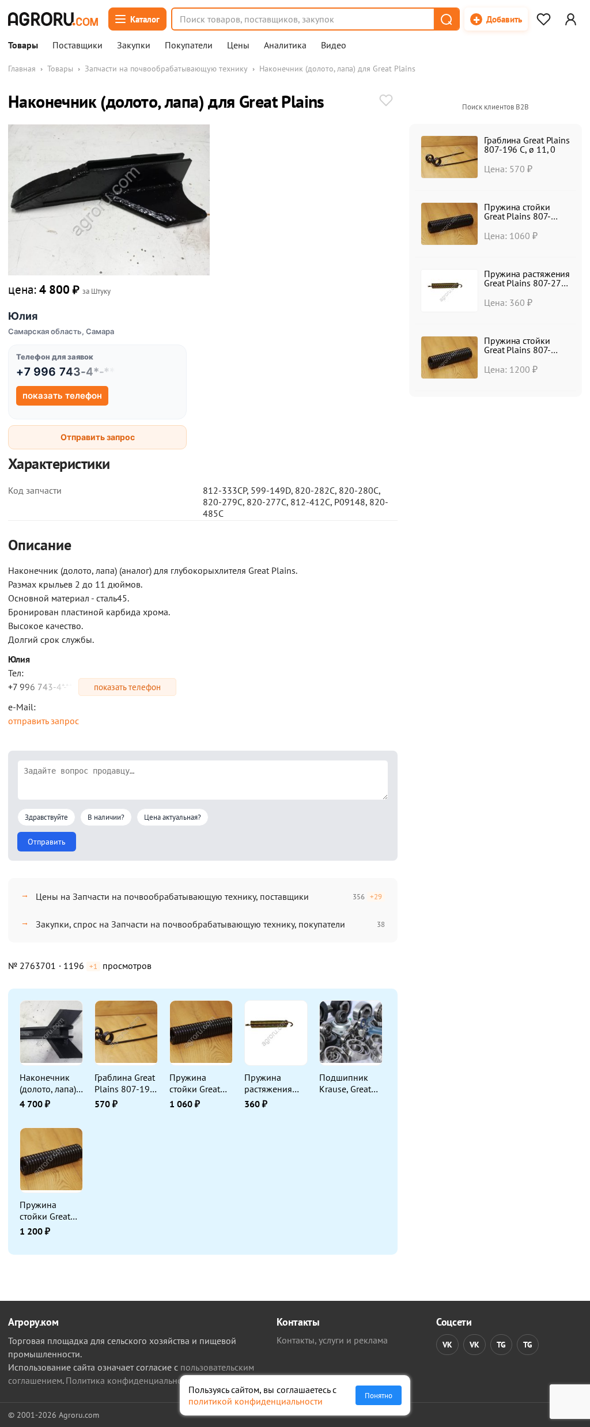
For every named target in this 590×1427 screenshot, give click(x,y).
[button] (446, 19)
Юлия (22, 316)
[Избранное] (543, 19)
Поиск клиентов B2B (495, 107)
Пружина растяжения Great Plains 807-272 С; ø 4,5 (270, 1083)
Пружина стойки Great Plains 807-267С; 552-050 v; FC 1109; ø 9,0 (199, 1083)
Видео (333, 45)
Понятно (378, 1395)
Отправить (47, 841)
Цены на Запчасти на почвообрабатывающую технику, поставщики (172, 896)
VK (447, 1344)
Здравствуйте (46, 817)
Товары (23, 45)
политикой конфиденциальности (255, 1401)
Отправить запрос (97, 437)
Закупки (133, 45)
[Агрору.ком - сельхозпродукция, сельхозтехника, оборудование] (53, 19)
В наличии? (106, 817)
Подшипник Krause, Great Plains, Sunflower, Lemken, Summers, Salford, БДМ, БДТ (346, 1083)
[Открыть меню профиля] (570, 19)
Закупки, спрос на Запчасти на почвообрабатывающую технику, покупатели (190, 924)
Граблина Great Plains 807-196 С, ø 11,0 (124, 1083)
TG (501, 1344)
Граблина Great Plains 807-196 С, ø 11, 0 (527, 144)
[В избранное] (386, 101)
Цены (238, 45)
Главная (22, 68)
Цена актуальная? (172, 817)
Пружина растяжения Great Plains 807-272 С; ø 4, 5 (527, 283)
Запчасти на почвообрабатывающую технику (166, 68)
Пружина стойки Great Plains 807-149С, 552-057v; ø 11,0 (45, 1210)
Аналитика (285, 45)
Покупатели (189, 45)
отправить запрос (43, 720)
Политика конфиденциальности (130, 1380)
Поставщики (77, 45)
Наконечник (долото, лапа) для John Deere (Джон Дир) (50, 1083)
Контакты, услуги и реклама (332, 1340)
